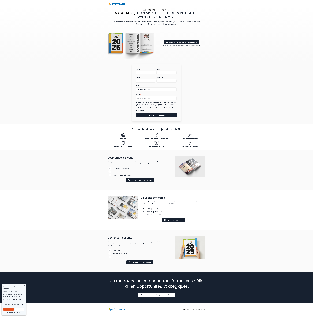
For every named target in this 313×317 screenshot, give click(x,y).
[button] (13, 313)
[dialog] (14, 299)
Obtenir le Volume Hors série (141, 180)
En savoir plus (15, 306)
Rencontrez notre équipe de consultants (157, 295)
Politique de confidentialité (143, 107)
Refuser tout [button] (19, 309)
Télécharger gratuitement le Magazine (183, 42)
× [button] (24, 285)
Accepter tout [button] (8, 309)
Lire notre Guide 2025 (174, 220)
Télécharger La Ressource (141, 262)
